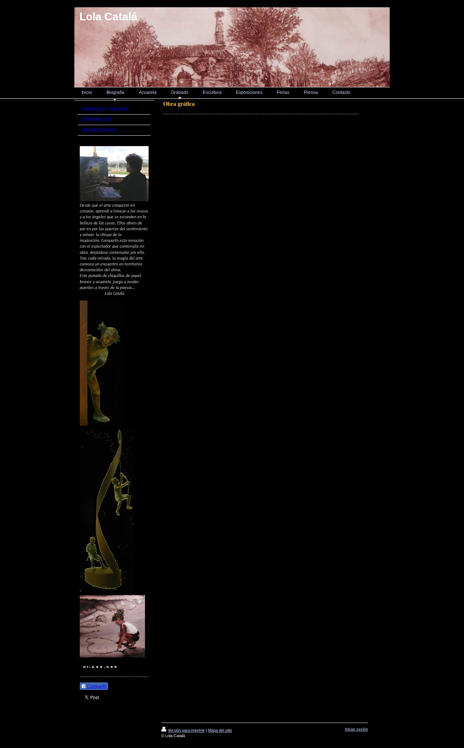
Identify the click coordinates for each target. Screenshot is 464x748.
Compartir (96, 686)
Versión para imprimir (186, 730)
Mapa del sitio (220, 730)
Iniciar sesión (356, 729)
